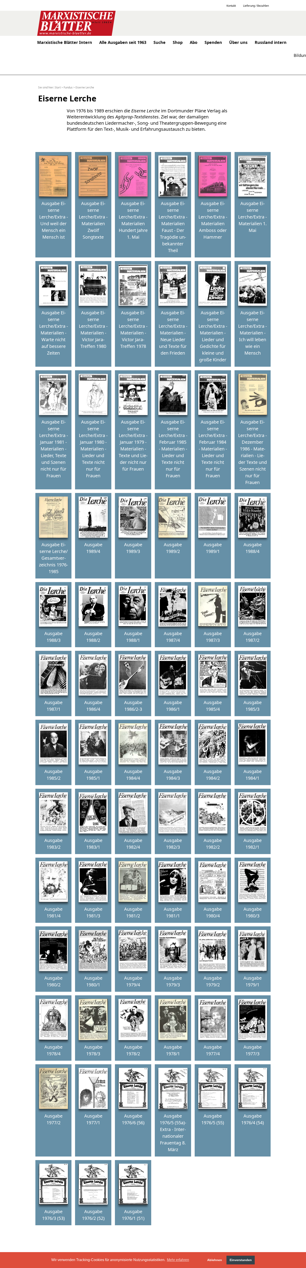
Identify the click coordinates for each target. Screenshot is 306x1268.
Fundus (68, 87)
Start (58, 87)
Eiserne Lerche (84, 87)
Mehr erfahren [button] (178, 1260)
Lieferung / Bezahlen (256, 6)
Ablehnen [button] (214, 1260)
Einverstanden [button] (241, 1260)
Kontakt (231, 6)
